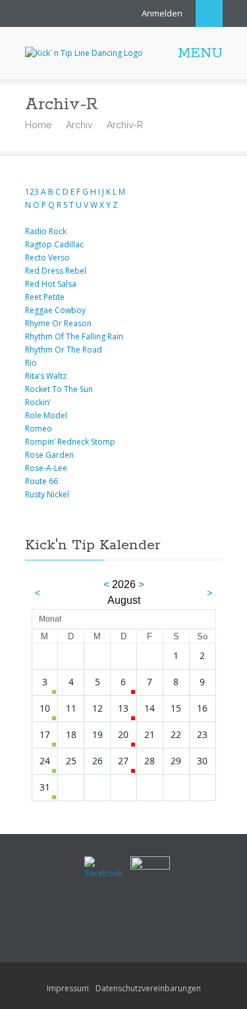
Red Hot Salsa (50, 283)
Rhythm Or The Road (63, 349)
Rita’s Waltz (46, 375)
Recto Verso (47, 257)
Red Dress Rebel (55, 270)
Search (209, 13)
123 (32, 191)
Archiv (79, 125)
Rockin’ (38, 402)
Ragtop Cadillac (54, 244)
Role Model (46, 415)
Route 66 (41, 481)
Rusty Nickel (47, 494)
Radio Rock (46, 231)
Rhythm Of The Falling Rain (74, 336)
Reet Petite (45, 297)
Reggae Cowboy (55, 310)
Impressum (68, 988)
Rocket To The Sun (59, 389)
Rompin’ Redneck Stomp (70, 441)
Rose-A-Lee (46, 468)
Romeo (38, 428)
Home (38, 125)
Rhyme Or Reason (58, 323)
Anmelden (162, 13)
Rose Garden (49, 454)
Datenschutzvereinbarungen (148, 988)
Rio (31, 362)
